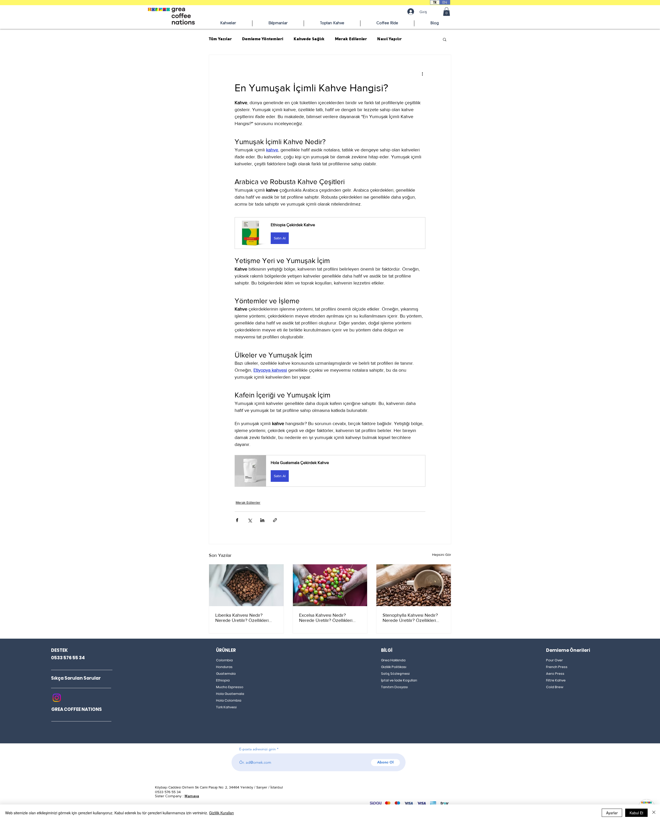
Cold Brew (554, 687)
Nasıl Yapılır (389, 39)
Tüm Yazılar (220, 39)
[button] (446, 11)
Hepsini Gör (441, 554)
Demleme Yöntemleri (262, 39)
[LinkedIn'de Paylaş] (262, 520)
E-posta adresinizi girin (257, 749)
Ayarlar (612, 812)
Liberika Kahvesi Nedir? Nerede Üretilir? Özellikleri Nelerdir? (242, 618)
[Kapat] (654, 813)
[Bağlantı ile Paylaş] (275, 520)
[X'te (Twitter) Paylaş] (249, 520)
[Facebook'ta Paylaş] (237, 520)
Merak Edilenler (351, 39)
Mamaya (192, 796)
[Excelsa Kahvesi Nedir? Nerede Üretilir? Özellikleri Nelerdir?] (330, 585)
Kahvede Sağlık (309, 39)
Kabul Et (636, 812)
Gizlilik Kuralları (221, 812)
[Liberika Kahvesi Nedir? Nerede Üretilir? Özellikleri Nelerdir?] (246, 585)
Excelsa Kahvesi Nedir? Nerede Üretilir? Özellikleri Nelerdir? (325, 618)
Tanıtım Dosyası (394, 687)
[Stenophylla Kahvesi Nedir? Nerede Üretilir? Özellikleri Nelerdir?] (413, 585)
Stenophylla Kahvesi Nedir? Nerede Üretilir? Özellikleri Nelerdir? (410, 618)
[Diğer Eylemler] (422, 73)
